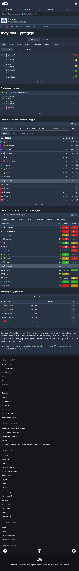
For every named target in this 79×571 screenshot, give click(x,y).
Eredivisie (5, 385)
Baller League (6, 508)
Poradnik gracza (7, 440)
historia (44, 27)
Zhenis (8, 255)
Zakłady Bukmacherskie (10, 436)
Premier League (7, 373)
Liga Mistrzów (6, 405)
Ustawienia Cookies (8, 539)
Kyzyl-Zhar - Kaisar (23, 349)
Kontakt (4, 531)
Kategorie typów (7, 492)
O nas (4, 527)
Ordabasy (9, 227)
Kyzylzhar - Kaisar (7, 106)
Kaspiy (8, 262)
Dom (18, 50)
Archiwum (5, 500)
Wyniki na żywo (7, 364)
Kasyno (4, 480)
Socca (4, 512)
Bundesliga (5, 389)
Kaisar (8, 278)
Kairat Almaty (10, 231)
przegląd (4, 27)
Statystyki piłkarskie (8, 368)
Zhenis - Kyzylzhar (7, 101)
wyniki (18, 27)
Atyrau (8, 270)
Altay (7, 286)
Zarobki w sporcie (8, 467)
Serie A (4, 397)
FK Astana (9, 235)
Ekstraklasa (5, 393)
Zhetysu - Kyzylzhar (8, 75)
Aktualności (6, 459)
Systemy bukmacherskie (10, 432)
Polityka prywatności (9, 535)
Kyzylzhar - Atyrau (7, 96)
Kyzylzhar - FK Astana (9, 59)
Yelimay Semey (11, 247)
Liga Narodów (6, 401)
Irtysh (7, 274)
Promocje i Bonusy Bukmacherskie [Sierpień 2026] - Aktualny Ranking (26, 444)
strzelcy (36, 27)
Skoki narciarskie (7, 496)
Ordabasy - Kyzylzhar (9, 53)
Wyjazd (29, 50)
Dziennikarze (6, 476)
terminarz (27, 27)
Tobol (8, 258)
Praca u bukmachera (9, 471)
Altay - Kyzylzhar (7, 64)
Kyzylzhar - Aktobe (8, 69)
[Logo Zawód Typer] (5, 3)
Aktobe (8, 243)
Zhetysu (8, 282)
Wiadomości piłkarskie (9, 417)
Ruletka (4, 488)
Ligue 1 (4, 377)
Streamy (5, 455)
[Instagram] (39, 551)
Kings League (6, 516)
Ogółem (7, 50)
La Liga (4, 381)
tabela (12, 27)
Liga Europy (6, 409)
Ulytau (8, 251)
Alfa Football (6, 504)
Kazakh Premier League (18, 22)
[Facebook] (5, 551)
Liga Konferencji (7, 413)
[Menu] (75, 3)
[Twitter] (74, 551)
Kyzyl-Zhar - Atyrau (43, 346)
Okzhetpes (9, 239)
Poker (4, 484)
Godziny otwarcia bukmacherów (13, 428)
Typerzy (4, 463)
